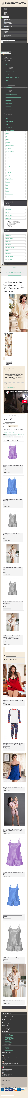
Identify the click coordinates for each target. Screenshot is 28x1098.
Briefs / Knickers (10, 238)
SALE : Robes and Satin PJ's (13, 97)
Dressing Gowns (10, 71)
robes (20, 437)
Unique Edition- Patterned (12, 77)
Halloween (8, 209)
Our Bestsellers (11, 656)
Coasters (8, 142)
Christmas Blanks (12, 223)
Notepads (8, 169)
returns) (15, 437)
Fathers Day (9, 215)
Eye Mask (8, 148)
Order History (9, 1050)
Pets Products (9, 172)
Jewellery (8, 157)
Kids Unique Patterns (11, 94)
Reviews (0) (9, 363)
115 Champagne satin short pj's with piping (13, 1000)
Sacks (10, 225)
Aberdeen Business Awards (7, 1069)
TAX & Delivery (9, 1035)
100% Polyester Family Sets (14, 222)
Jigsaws (8, 160)
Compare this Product (18, 429)
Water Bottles (9, 194)
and (22, 437)
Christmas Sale (12, 224)
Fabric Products (10, 151)
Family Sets (9, 87)
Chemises (8, 244)
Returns (7, 1048)
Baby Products (9, 121)
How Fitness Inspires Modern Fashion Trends (10, 1057)
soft (8, 434)
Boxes (7, 133)
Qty (3, 426)
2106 (6, 434)
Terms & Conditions (10, 1038)
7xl (23, 434)
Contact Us (8, 1047)
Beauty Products (10, 130)
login (8, 387)
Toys (7, 188)
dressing (13, 434)
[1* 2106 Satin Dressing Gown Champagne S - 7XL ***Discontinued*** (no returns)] (9, 356)
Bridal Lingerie (9, 256)
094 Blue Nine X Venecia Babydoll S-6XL (13, 787)
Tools (7, 185)
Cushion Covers (10, 145)
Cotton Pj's (11, 67)
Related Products (11, 659)
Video (7, 364)
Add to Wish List (8, 429)
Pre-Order (8, 100)
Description (9, 362)
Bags (7, 124)
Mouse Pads (9, 166)
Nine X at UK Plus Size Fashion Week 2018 (10, 1063)
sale (18, 437)
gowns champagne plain (8, 435)
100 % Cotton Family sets (14, 221)
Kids (7, 80)
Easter (7, 212)
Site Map (7, 1041)
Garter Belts (9, 259)
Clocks (7, 139)
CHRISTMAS (9, 218)
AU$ (6, 31)
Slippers (8, 182)
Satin (10, 91)
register (11, 387)
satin (10, 434)
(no (12, 437)
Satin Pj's (11, 68)
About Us (7, 1034)
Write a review (11, 432)
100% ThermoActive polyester (15, 82)
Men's (7, 74)
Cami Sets (8, 109)
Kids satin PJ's (12, 85)
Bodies (7, 250)
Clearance (8, 253)
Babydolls (8, 235)
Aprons (7, 118)
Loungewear (9, 103)
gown (16, 434)
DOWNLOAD (8, 1042)
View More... (11, 226)
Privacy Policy (9, 1037)
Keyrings (8, 163)
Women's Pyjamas (10, 64)
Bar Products (9, 127)
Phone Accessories (11, 176)
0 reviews (5, 432)
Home (7, 154)
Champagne (20, 434)
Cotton (10, 90)
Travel (7, 191)
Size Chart (8, 1039)
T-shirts (7, 197)
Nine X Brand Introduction (7, 1074)
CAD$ (6, 32)
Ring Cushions (9, 179)
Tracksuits (8, 106)
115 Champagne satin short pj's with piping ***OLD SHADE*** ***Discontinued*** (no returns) (12, 637)
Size (4, 423)
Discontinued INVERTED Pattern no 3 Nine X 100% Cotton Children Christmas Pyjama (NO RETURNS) (13, 745)
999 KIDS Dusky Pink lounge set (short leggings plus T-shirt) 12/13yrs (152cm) (12, 830)
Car (6, 136)
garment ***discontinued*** (9, 436)
